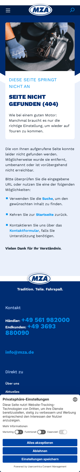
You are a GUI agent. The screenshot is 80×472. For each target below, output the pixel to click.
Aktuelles (12, 391)
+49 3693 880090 (30, 329)
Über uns (12, 383)
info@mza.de (19, 352)
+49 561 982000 (45, 319)
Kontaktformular (24, 230)
